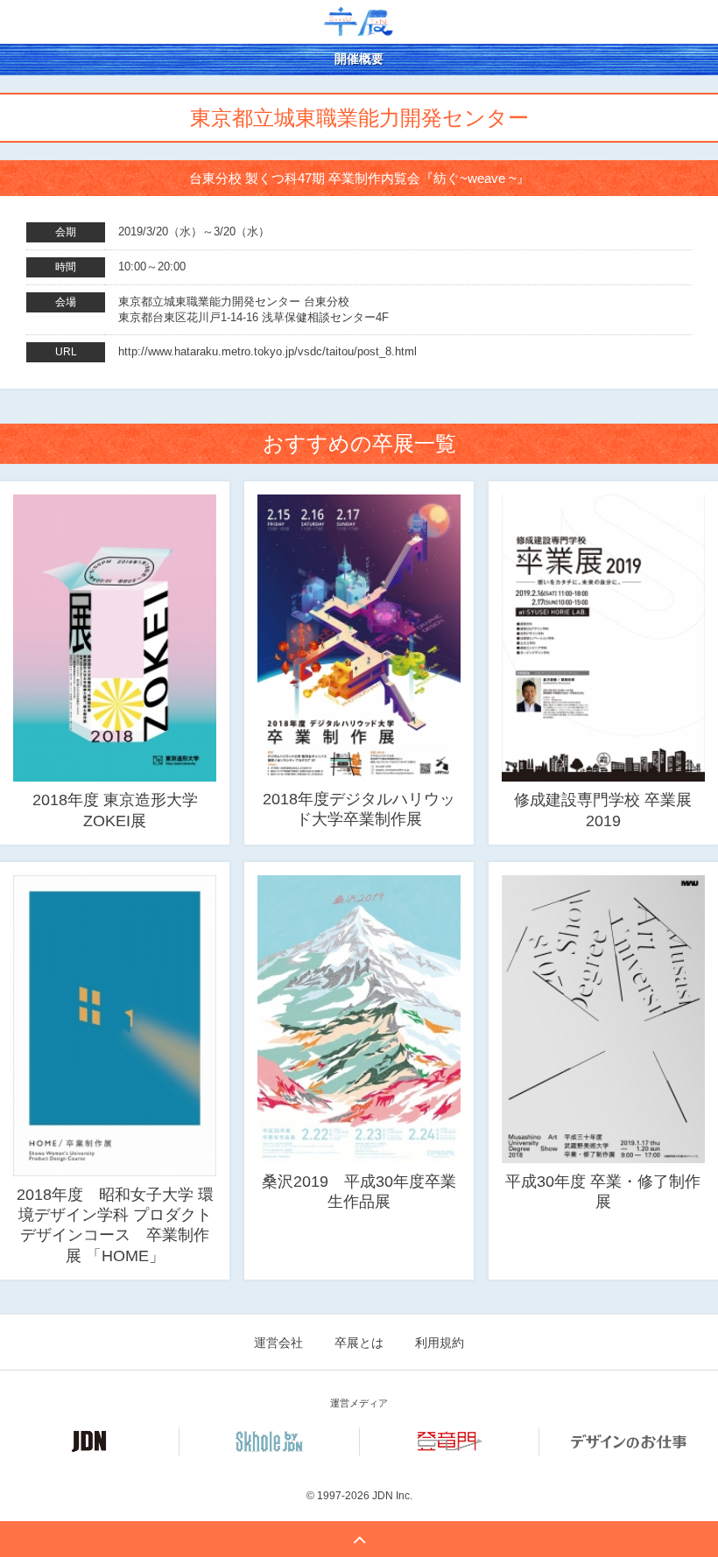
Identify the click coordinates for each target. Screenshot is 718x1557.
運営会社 (278, 1343)
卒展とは (359, 1343)
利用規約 (439, 1343)
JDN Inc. (392, 1496)
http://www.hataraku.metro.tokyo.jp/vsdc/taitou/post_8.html (267, 351)
